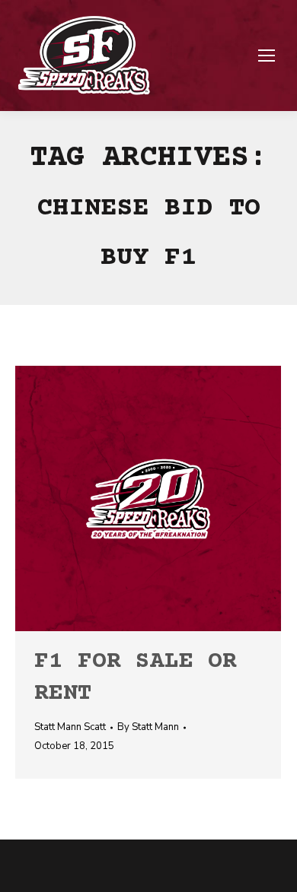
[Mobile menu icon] (266, 55)
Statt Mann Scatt (70, 727)
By (148, 727)
